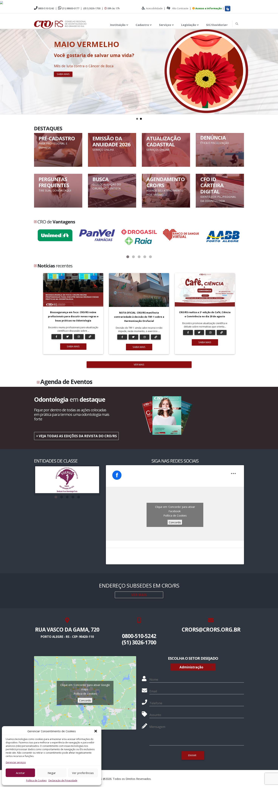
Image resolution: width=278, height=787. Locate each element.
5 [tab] (150, 257)
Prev (5, 72)
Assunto (155, 715)
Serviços (165, 25)
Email (153, 691)
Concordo (175, 522)
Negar (52, 773)
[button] (96, 731)
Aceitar (20, 773)
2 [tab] (133, 257)
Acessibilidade (154, 8)
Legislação (189, 25)
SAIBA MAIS (73, 346)
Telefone (155, 703)
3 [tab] (139, 257)
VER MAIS (139, 364)
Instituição (118, 25)
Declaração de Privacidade (62, 780)
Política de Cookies (36, 780)
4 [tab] (145, 257)
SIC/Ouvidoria (216, 25)
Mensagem (157, 727)
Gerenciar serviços (16, 762)
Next (273, 72)
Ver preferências (83, 773)
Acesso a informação (208, 8)
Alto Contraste (180, 8)
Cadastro (143, 25)
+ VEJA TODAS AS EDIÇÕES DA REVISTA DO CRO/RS (76, 436)
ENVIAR (192, 755)
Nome (153, 679)
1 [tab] (128, 257)
